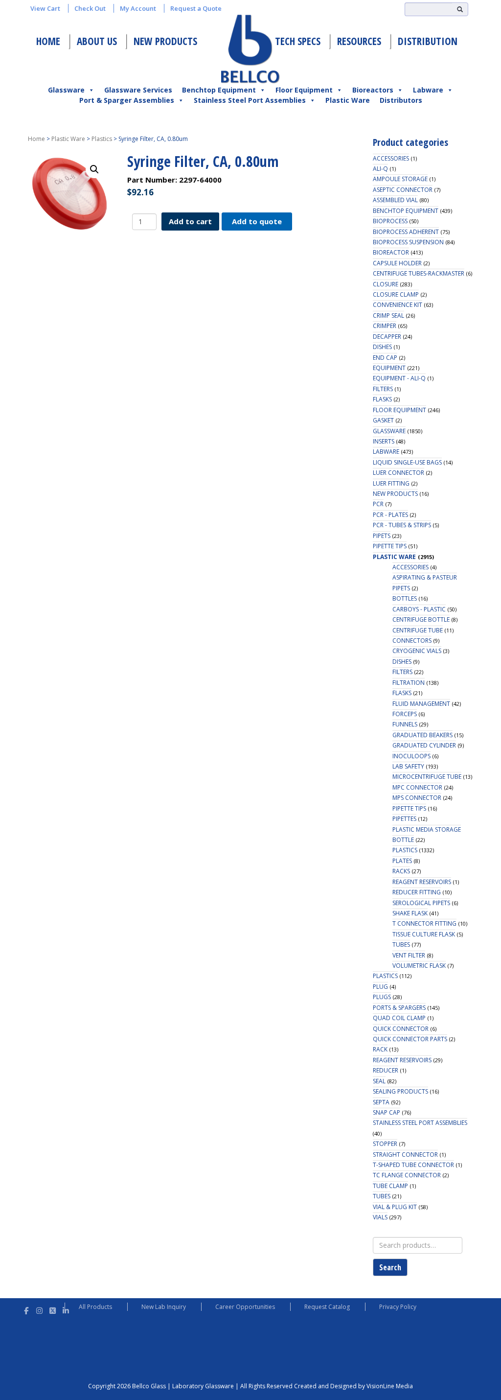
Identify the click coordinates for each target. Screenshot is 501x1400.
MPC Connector (417, 787)
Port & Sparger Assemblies (126, 100)
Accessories (391, 158)
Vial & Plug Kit (395, 1207)
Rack (380, 1049)
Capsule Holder (397, 263)
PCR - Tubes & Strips (402, 525)
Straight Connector (405, 1154)
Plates (402, 861)
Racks (401, 871)
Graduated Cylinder (424, 745)
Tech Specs (297, 41)
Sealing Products (400, 1091)
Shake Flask (410, 913)
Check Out (90, 8)
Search (390, 1267)
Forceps (404, 714)
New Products (165, 41)
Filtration (408, 682)
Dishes (382, 347)
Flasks (382, 399)
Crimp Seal (388, 315)
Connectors (412, 640)
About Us (97, 41)
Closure (385, 284)
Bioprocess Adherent (406, 232)
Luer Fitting (391, 483)
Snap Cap (386, 1112)
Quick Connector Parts (410, 1039)
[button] (94, 169)
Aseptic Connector (403, 190)
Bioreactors (372, 89)
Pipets (381, 536)
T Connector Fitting (424, 923)
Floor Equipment (304, 89)
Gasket (383, 420)
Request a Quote (196, 8)
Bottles (404, 598)
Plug (380, 986)
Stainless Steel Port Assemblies (250, 100)
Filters (383, 389)
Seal (379, 1081)
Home (48, 41)
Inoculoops (411, 756)
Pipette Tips (390, 546)
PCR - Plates (390, 515)
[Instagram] (39, 1309)
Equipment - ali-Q (399, 378)
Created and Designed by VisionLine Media (353, 1386)
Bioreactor (391, 252)
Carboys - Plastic (419, 609)
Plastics (101, 139)
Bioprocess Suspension (408, 242)
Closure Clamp (396, 294)
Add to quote (257, 221)
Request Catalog (327, 1307)
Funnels (404, 724)
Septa (381, 1102)
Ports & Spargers (399, 1007)
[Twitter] (52, 1309)
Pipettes (404, 819)
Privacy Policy (397, 1307)
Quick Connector (401, 1029)
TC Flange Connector (407, 1175)
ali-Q (380, 168)
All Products (95, 1307)
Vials (380, 1217)
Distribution (427, 41)
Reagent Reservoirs (421, 882)
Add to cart (190, 221)
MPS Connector (416, 797)
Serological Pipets (421, 903)
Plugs (382, 997)
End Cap (385, 357)
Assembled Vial (395, 200)
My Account (138, 8)
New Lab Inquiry (163, 1307)
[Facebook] (26, 1309)
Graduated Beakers (422, 735)
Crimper (384, 326)
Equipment (389, 368)
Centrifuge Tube (417, 630)
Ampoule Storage (400, 179)
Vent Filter (408, 955)
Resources (359, 41)
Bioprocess (390, 221)
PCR (378, 504)
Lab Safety (408, 766)
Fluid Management (421, 704)
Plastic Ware (347, 100)
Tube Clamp (390, 1186)
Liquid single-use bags (407, 462)
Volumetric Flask (419, 965)
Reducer (385, 1070)
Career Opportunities (245, 1307)
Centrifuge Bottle (421, 619)
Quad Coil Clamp (399, 1018)
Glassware (66, 89)
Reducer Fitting (416, 892)
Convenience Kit (397, 305)
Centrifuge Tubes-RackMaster (418, 273)
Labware (428, 89)
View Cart (45, 8)
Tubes (401, 944)
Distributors (401, 100)
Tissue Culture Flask (423, 934)
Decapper (387, 336)
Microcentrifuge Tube (426, 776)
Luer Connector (398, 472)
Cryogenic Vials (416, 651)
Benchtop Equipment (219, 89)
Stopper (385, 1144)
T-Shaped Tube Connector (413, 1165)
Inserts (383, 441)
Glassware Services (138, 89)
